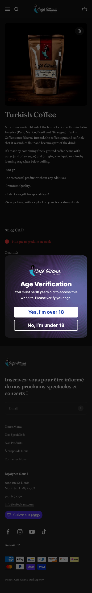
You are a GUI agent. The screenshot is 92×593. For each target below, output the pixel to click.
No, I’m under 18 (46, 325)
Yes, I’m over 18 (46, 312)
